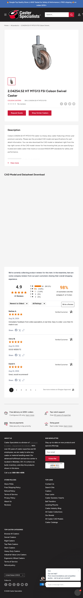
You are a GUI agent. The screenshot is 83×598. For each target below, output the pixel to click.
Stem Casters (9, 548)
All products (15, 25)
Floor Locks (49, 494)
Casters (48, 491)
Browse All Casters (11, 534)
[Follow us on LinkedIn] (26, 584)
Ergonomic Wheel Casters (14, 558)
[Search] (71, 14)
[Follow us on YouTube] (22, 584)
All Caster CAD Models (54, 519)
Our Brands (49, 515)
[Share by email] (73, 103)
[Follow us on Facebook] (5, 584)
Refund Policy (9, 491)
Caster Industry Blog (53, 508)
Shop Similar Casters (40, 113)
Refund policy (9, 565)
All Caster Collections (53, 512)
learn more (30, 415)
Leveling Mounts (51, 505)
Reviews (7, 505)
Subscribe (52, 459)
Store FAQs (8, 484)
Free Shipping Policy (12, 487)
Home (6, 25)
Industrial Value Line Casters (15, 555)
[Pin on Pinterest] (65, 103)
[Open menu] (5, 15)
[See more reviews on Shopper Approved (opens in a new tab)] (23, 330)
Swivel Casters (10, 537)
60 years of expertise (62, 415)
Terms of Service (11, 494)
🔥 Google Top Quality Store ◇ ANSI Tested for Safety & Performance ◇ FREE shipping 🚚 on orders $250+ (41, 3)
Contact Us (49, 484)
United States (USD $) (13, 575)
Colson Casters (14, 100)
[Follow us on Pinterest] (18, 584)
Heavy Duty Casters (12, 551)
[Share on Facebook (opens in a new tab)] (16, 330)
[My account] (79, 14)
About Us (7, 501)
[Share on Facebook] (61, 103)
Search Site (49, 487)
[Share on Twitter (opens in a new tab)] (19, 330)
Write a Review (67, 304)
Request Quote (17, 113)
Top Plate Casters (11, 544)
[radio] (41, 286)
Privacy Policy (9, 498)
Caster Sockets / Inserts (54, 498)
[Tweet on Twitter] (69, 103)
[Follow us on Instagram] (14, 584)
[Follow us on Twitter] (9, 584)
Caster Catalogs (51, 522)
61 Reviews (21, 296)
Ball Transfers (50, 501)
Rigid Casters (9, 541)
